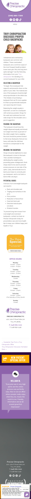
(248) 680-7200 (15, 16)
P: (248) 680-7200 (15, 325)
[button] (15, 359)
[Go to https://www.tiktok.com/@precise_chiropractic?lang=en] (20, 19)
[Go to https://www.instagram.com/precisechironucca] (17, 20)
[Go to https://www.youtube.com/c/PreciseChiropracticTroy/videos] (14, 20)
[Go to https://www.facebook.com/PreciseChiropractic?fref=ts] (10, 20)
